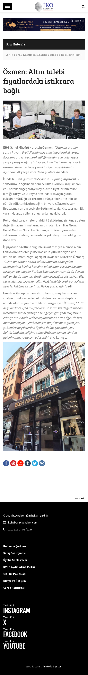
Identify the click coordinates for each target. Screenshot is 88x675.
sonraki (79, 498)
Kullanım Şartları (14, 546)
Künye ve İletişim (14, 581)
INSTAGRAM (16, 611)
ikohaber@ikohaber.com (22, 522)
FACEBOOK (15, 635)
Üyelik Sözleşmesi (15, 560)
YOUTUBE (14, 646)
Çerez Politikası (14, 588)
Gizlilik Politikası (14, 574)
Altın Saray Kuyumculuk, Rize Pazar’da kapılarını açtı (43, 55)
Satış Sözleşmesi (14, 553)
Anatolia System (52, 666)
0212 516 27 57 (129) (20, 529)
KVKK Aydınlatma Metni (19, 567)
